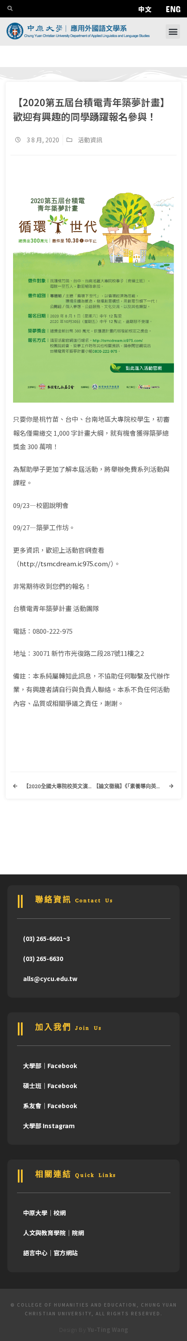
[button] (173, 31)
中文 (144, 8)
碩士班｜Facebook (50, 1085)
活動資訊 (90, 139)
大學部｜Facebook (50, 1065)
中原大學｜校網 (44, 1212)
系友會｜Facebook (50, 1105)
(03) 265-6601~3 (46, 938)
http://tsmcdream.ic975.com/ (65, 563)
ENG (173, 8)
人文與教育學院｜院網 (53, 1232)
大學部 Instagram (49, 1125)
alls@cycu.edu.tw (50, 978)
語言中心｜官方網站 (50, 1252)
